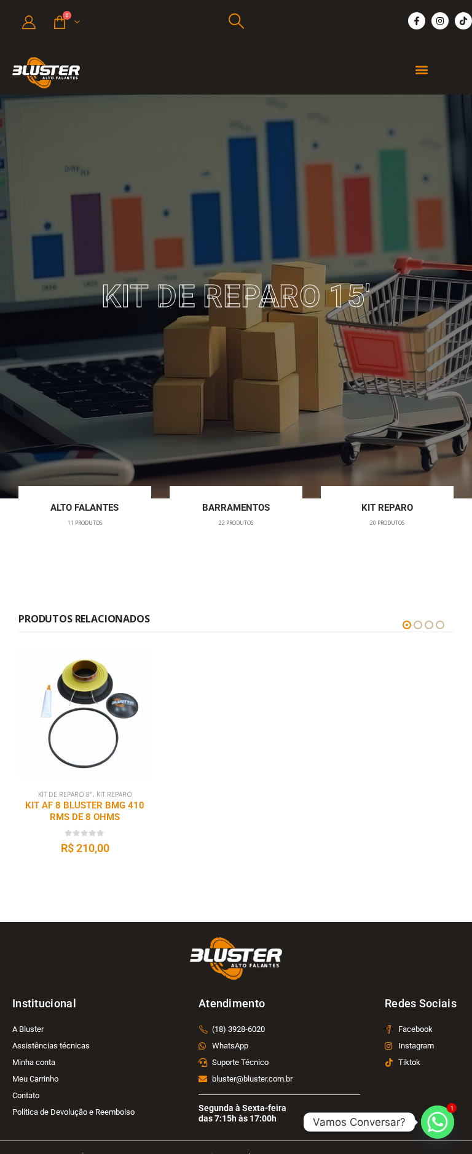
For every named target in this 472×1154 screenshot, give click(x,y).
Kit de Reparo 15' (65, 794)
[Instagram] (440, 20)
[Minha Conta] (29, 21)
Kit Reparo (115, 794)
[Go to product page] (84, 713)
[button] (236, 21)
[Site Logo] (46, 72)
